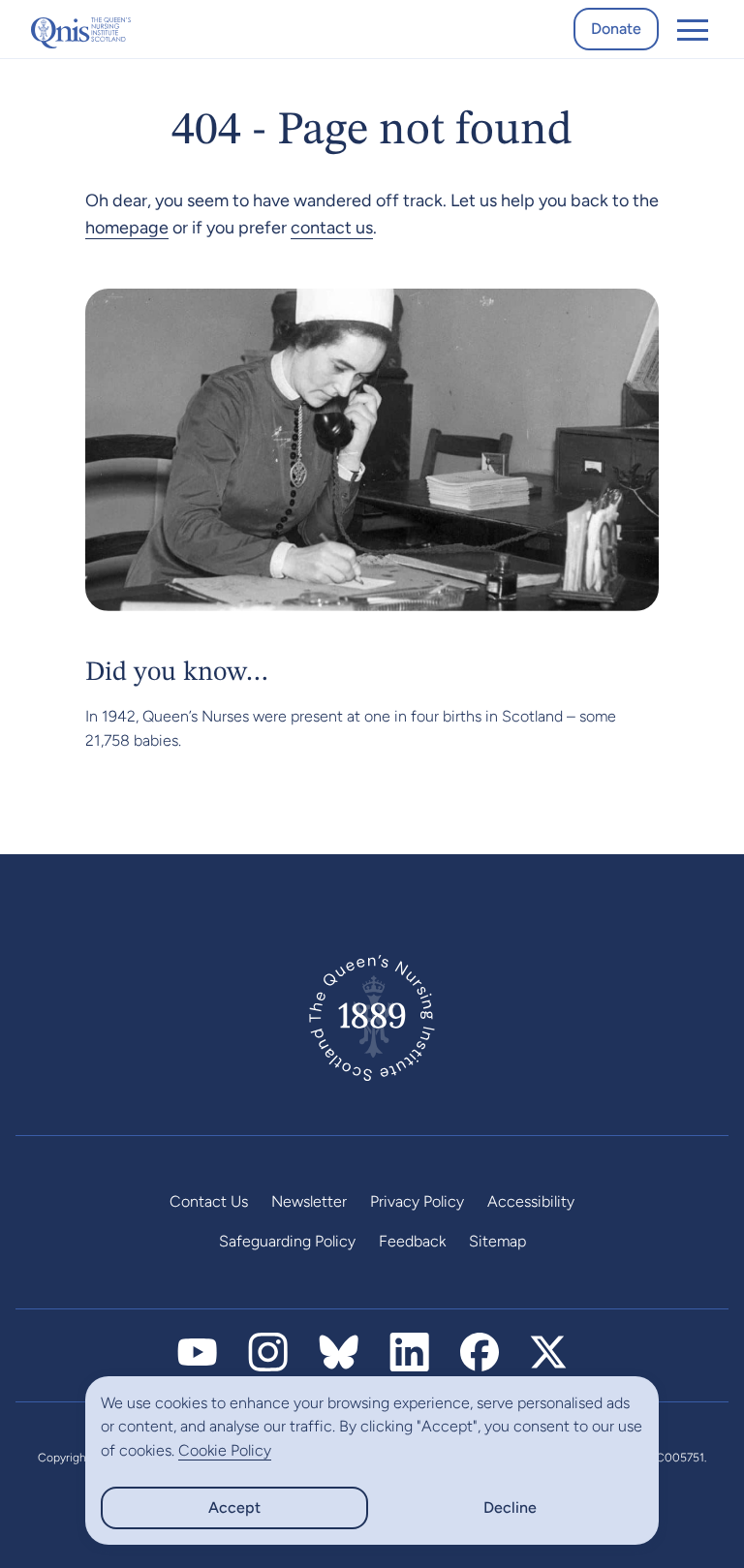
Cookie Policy (224, 1450)
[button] (692, 29)
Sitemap (497, 1241)
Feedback (412, 1241)
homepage (127, 227)
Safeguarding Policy (287, 1241)
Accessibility (530, 1201)
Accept (234, 1507)
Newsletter (309, 1201)
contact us (332, 227)
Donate (616, 28)
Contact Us (209, 1201)
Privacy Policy (417, 1201)
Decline (510, 1507)
